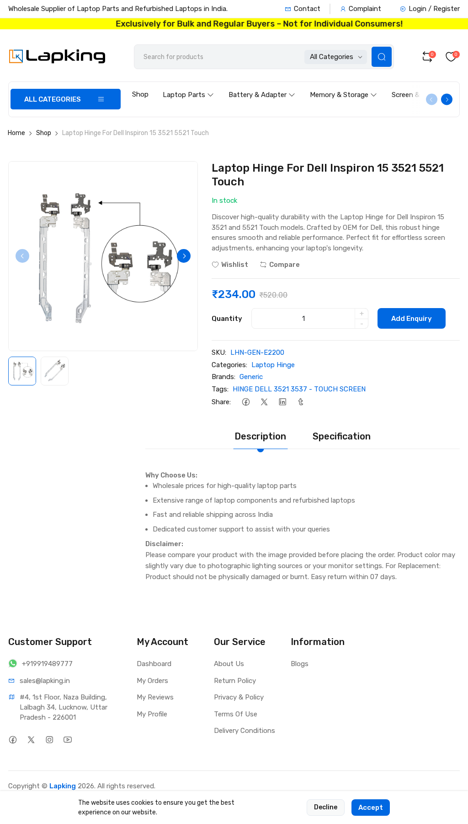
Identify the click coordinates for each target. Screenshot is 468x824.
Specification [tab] (342, 436)
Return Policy (235, 681)
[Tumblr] (300, 402)
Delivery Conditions (244, 730)
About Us (229, 664)
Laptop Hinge (273, 365)
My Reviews (155, 697)
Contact (307, 9)
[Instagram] (49, 740)
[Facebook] (246, 402)
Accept (370, 807)
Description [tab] (260, 436)
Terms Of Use (235, 714)
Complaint (365, 9)
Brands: (223, 377)
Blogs (299, 664)
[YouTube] (67, 740)
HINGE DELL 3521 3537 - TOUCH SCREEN (299, 389)
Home (16, 133)
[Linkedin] (282, 402)
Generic (251, 377)
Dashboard (154, 664)
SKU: (219, 352)
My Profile (152, 714)
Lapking (62, 786)
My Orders (152, 681)
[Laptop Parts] (188, 86)
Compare (284, 264)
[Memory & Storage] (343, 86)
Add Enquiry (411, 318)
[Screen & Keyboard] (425, 86)
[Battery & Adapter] (262, 86)
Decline (325, 807)
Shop (140, 94)
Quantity (227, 318)
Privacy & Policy (239, 697)
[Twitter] (264, 402)
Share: (221, 402)
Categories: (229, 365)
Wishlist (234, 264)
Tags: (220, 389)
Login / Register (434, 9)
